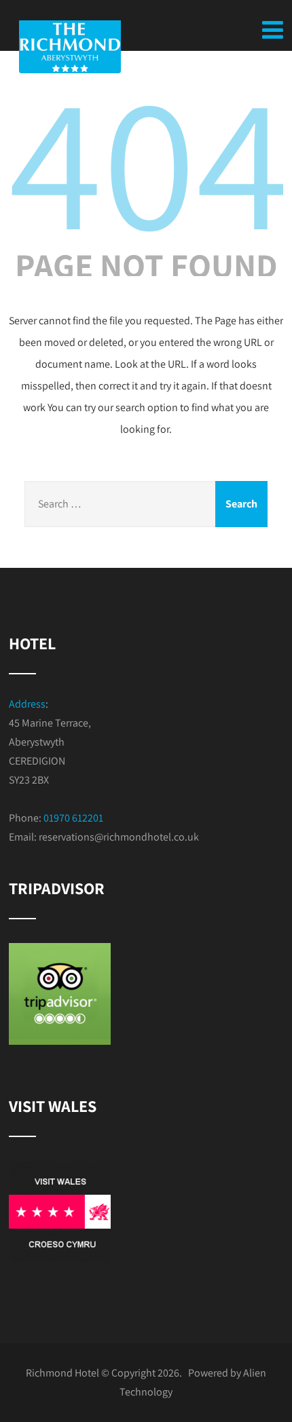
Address (27, 704)
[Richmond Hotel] (91, 46)
